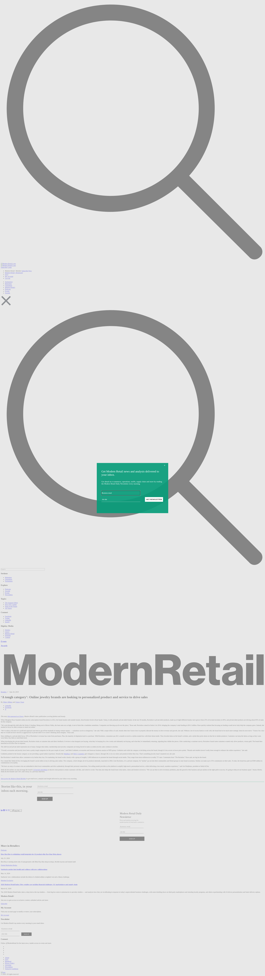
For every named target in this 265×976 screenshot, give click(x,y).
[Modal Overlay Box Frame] (132, 488)
